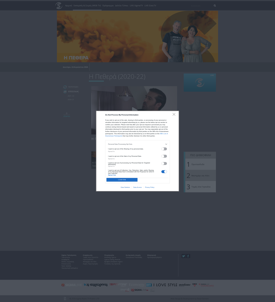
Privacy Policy (149, 187)
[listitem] (137, 144)
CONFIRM (122, 180)
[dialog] (137, 151)
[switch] (164, 148)
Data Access (137, 187)
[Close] (175, 115)
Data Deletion (125, 187)
